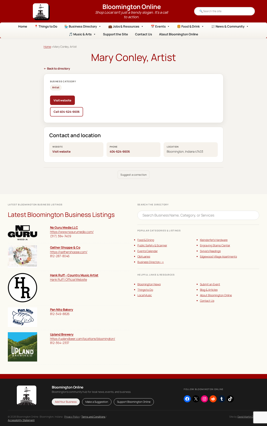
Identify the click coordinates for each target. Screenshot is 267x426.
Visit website (62, 100)
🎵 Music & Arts (80, 34)
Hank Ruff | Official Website (68, 279)
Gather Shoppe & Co (65, 247)
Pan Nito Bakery (61, 309)
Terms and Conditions (93, 416)
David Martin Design (248, 416)
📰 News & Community (228, 26)
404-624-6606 (120, 151)
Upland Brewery (62, 334)
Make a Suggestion (96, 402)
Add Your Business (66, 402)
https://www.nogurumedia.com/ (72, 232)
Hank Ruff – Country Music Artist (74, 275)
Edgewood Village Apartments (218, 256)
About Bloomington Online (178, 34)
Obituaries (143, 256)
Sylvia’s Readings (210, 251)
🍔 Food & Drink (188, 26)
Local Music (144, 295)
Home (22, 26)
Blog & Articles (209, 290)
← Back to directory (57, 68)
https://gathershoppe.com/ (69, 252)
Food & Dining (145, 240)
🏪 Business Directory (80, 26)
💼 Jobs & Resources (123, 26)
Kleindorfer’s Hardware (214, 240)
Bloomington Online (131, 6)
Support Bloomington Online (134, 402)
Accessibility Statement (21, 420)
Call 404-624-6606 (67, 112)
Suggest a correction (133, 174)
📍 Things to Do (45, 26)
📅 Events (158, 26)
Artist (55, 87)
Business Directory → (150, 262)
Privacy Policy (72, 416)
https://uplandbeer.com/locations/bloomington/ (82, 339)
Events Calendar (147, 251)
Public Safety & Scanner (152, 245)
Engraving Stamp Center (215, 245)
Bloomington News (148, 284)
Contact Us (143, 34)
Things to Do (145, 290)
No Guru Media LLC (64, 227)
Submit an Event (210, 284)
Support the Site (115, 34)
